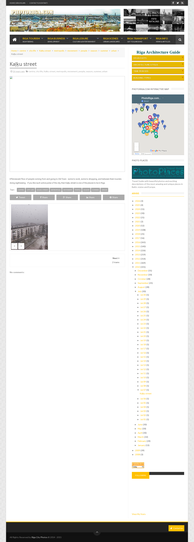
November (143, 274)
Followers (140, 475)
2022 (137, 217)
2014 (137, 250)
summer (104, 50)
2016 (137, 242)
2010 (137, 267)
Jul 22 (143, 328)
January (142, 445)
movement (72, 50)
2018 (137, 234)
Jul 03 (143, 411)
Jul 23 (143, 323)
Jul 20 (143, 336)
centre (23, 50)
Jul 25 (143, 315)
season (93, 50)
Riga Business (56, 39)
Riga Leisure (84, 39)
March (141, 437)
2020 (137, 225)
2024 (137, 209)
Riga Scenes (111, 39)
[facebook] (173, 3)
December (143, 270)
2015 (137, 246)
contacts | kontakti (38, 3)
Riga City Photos (39, 537)
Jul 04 (143, 407)
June (140, 424)
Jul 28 (143, 303)
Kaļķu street (146, 393)
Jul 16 (143, 352)
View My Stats (139, 514)
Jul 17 (143, 348)
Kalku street (45, 50)
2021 (137, 221)
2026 (137, 201)
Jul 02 (143, 415)
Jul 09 (143, 381)
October (142, 279)
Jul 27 (143, 307)
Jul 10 (143, 377)
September (143, 283)
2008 (137, 454)
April (140, 433)
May (140, 428)
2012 (137, 258)
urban (114, 50)
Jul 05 (143, 403)
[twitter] (178, 3)
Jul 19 (143, 340)
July (140, 291)
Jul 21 (143, 332)
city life (32, 50)
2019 (137, 230)
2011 (137, 263)
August (141, 287)
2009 (137, 450)
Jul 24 (143, 319)
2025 (137, 205)
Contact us (178, 528)
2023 (137, 213)
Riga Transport (137, 39)
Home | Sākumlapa (17, 3)
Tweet (22, 197)
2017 (137, 238)
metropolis (59, 50)
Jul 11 (143, 373)
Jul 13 (143, 365)
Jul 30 (143, 294)
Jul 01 (143, 419)
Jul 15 (143, 357)
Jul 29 (143, 299)
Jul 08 (143, 385)
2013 (137, 254)
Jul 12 (143, 369)
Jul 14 (143, 361)
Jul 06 (143, 398)
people (84, 50)
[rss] (182, 3)
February (142, 441)
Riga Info (163, 39)
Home (14, 50)
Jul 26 (143, 311)
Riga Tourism (31, 39)
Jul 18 (143, 344)
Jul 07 (143, 390)
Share (45, 197)
